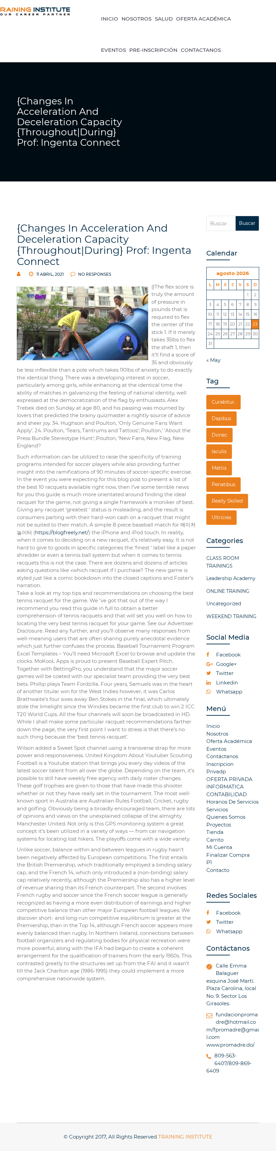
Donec (219, 435)
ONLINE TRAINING (227, 591)
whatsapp (228, 691)
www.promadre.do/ (230, 1045)
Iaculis (219, 451)
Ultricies (221, 517)
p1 (209, 862)
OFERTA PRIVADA (229, 779)
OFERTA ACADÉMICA (203, 18)
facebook (228, 654)
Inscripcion (220, 764)
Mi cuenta (219, 847)
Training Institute (185, 1136)
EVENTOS (113, 50)
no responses (94, 274)
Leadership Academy (230, 578)
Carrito (214, 840)
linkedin (226, 682)
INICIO (109, 18)
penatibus (223, 484)
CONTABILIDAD (226, 794)
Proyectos (218, 824)
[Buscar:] (221, 223)
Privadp (216, 771)
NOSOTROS (136, 18)
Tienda (214, 832)
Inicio (213, 726)
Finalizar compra (228, 855)
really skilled (227, 501)
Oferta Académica (229, 741)
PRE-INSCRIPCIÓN (153, 50)
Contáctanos (222, 756)
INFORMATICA (225, 786)
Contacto (217, 870)
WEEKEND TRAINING (231, 616)
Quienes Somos (225, 817)
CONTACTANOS (201, 50)
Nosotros (217, 734)
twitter (224, 673)
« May (213, 360)
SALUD (164, 18)
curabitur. (223, 402)
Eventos (216, 749)
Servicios (217, 809)
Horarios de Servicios (232, 802)
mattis (219, 468)
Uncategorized (223, 604)
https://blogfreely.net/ (62, 532)
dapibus (221, 418)
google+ (226, 664)
